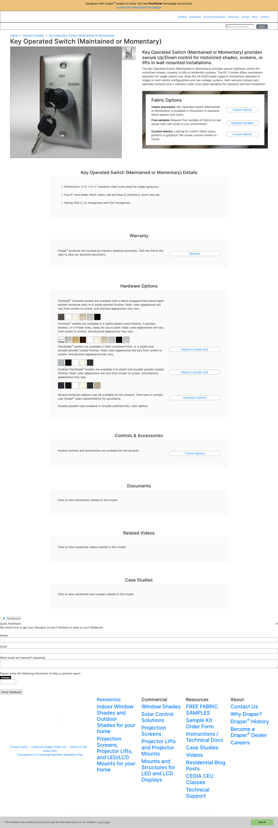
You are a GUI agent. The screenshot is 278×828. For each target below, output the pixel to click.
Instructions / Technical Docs (204, 737)
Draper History (250, 721)
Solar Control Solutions (157, 717)
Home (14, 35)
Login (219, 26)
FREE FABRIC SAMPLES (202, 709)
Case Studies (202, 747)
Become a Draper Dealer (249, 732)
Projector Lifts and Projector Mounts (158, 747)
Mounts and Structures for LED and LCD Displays (158, 770)
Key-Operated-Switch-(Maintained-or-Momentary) (81, 35)
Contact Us (244, 706)
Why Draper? (246, 714)
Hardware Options (195, 397)
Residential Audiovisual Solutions (198, 813)
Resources (233, 16)
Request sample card (194, 349)
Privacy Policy (19, 747)
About (255, 16)
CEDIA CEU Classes (200, 779)
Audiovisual (195, 16)
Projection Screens (153, 731)
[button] (68, 338)
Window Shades (33, 35)
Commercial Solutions (214, 16)
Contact (246, 16)
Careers (265, 16)
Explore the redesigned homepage (139, 7)
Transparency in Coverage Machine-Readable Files (50, 754)
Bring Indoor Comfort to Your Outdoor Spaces (159, 813)
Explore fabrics (242, 109)
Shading (182, 16)
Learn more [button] (103, 822)
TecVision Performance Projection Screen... (114, 813)
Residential (108, 699)
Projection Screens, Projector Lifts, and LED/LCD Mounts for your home (116, 754)
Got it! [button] (262, 822)
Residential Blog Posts (205, 765)
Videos (194, 755)
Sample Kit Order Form (200, 723)
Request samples (242, 123)
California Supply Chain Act (48, 747)
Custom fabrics (242, 134)
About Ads (50, 750)
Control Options (195, 453)
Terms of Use (78, 747)
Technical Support (197, 793)
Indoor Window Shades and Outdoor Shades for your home (116, 718)
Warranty (194, 253)
